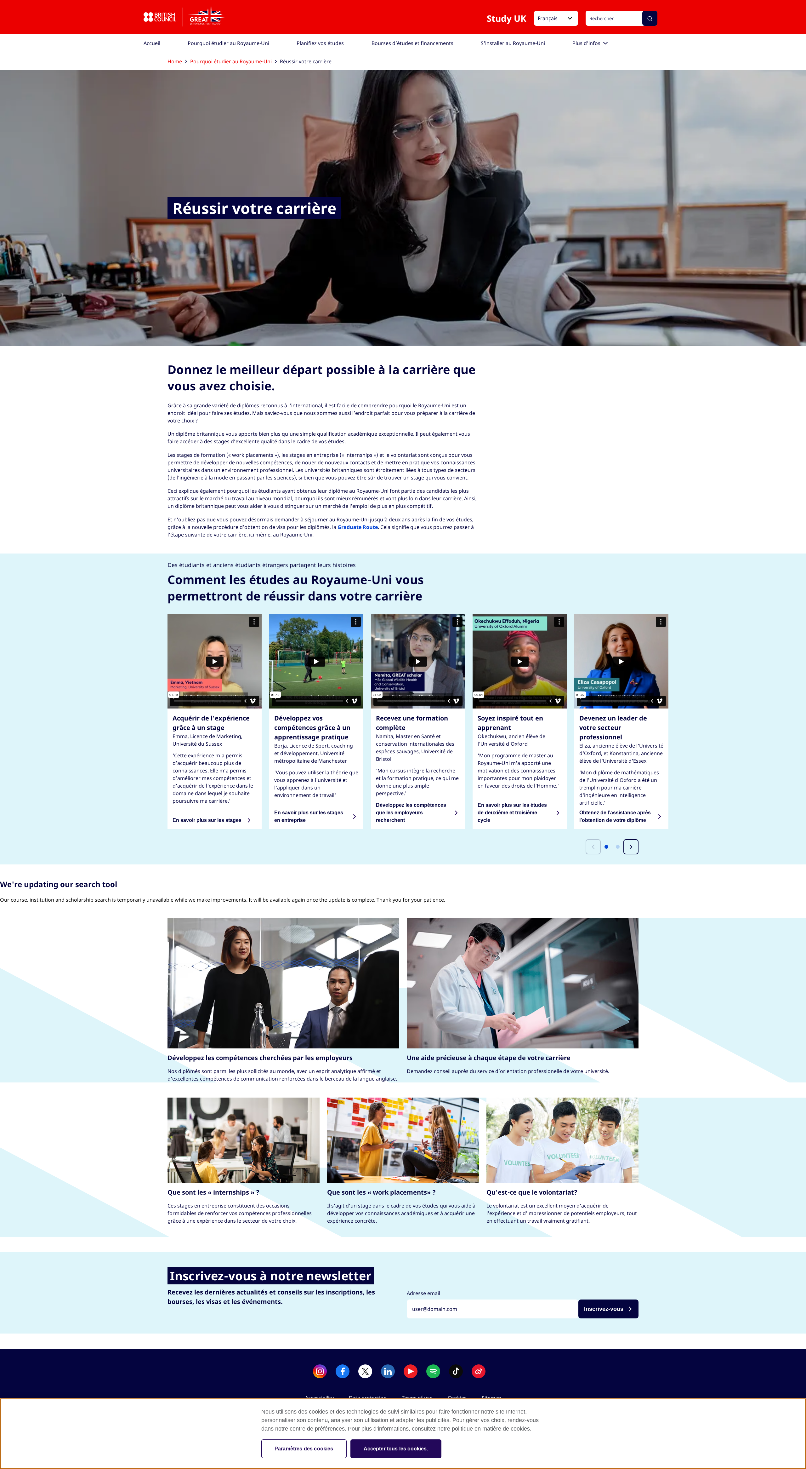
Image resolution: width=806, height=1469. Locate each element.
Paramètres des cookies (304, 1448)
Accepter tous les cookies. (396, 1448)
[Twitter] (365, 1371)
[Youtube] (410, 1371)
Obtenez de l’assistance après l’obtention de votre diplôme (615, 816)
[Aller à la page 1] (606, 846)
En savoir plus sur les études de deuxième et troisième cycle (512, 812)
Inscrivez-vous (603, 1309)
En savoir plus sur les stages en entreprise (308, 816)
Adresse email (423, 1293)
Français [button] (548, 18)
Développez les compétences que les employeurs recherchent (411, 812)
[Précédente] (593, 846)
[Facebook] (342, 1371)
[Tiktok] (456, 1371)
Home (174, 61)
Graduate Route (358, 527)
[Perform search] (649, 18)
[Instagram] (320, 1371)
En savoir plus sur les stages (207, 820)
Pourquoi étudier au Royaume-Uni (231, 61)
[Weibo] (478, 1371)
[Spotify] (433, 1371)
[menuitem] (152, 43)
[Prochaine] (631, 846)
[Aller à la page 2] (617, 846)
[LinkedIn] (388, 1371)
